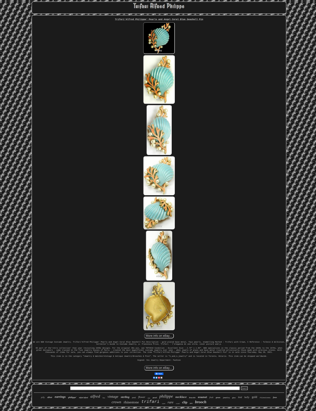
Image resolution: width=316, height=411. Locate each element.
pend (134, 397)
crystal (178, 403)
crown (116, 402)
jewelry (226, 398)
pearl (155, 398)
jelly (43, 397)
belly (246, 397)
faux (275, 397)
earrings (60, 397)
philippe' (72, 397)
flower (141, 397)
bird (240, 397)
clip (184, 402)
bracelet (192, 398)
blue (104, 398)
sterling (125, 397)
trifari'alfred (83, 398)
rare (170, 402)
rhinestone (131, 402)
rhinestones (265, 398)
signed (163, 403)
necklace (181, 397)
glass (234, 398)
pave (191, 403)
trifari (150, 401)
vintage (113, 396)
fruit (211, 397)
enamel (202, 397)
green (218, 397)
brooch (200, 402)
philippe (166, 396)
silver (49, 397)
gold (254, 397)
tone (149, 398)
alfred (95, 396)
